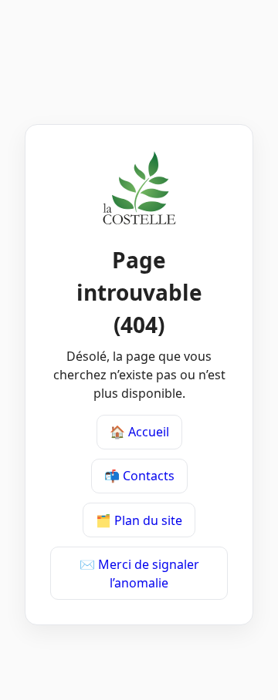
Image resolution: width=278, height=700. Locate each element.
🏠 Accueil (139, 431)
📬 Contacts (139, 475)
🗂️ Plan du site (139, 520)
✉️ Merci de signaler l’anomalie (139, 573)
